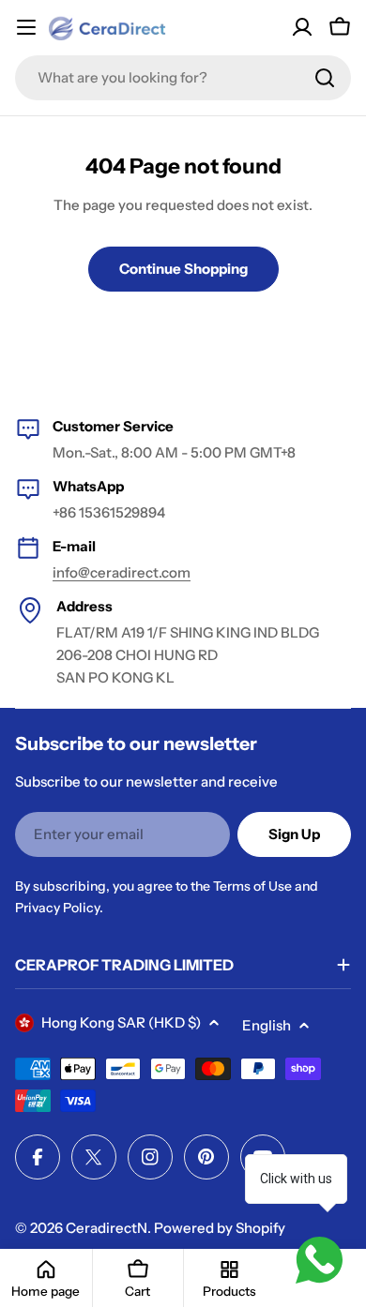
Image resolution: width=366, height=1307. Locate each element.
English (266, 1025)
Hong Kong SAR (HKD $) (121, 1022)
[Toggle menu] (26, 27)
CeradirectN (106, 1228)
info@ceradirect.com (122, 572)
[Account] (302, 27)
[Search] (324, 78)
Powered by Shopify (219, 1228)
